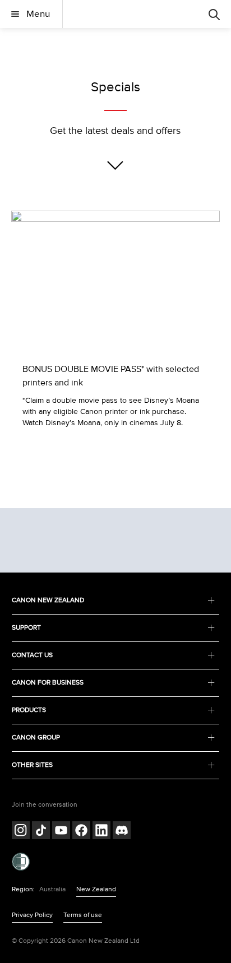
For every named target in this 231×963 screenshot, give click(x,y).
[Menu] (214, 14)
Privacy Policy (32, 915)
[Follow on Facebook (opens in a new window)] (81, 831)
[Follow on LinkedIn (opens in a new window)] (101, 831)
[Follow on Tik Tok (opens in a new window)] (41, 831)
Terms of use (82, 915)
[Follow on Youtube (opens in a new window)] (61, 831)
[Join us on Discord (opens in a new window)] (122, 831)
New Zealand (96, 889)
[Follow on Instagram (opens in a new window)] (21, 831)
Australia (52, 889)
